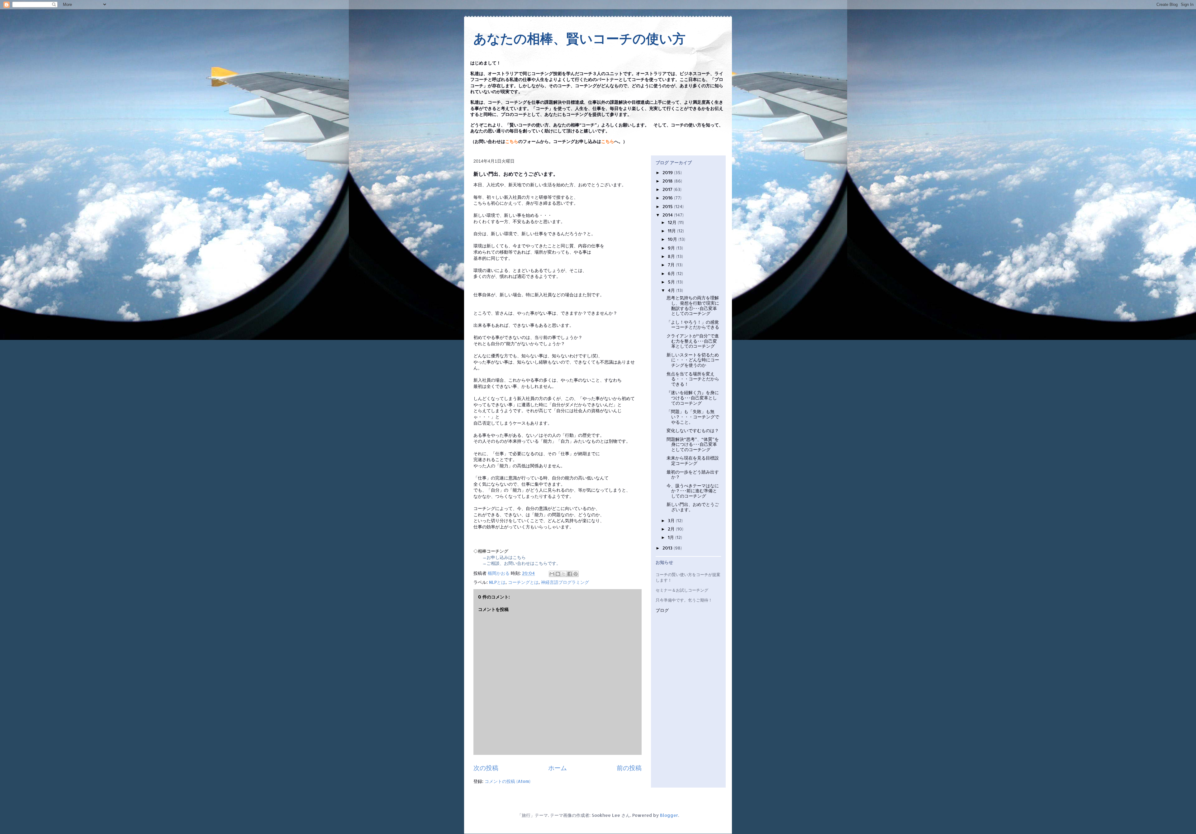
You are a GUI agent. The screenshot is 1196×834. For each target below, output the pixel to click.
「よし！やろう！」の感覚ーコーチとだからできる (693, 324)
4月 (672, 290)
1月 (671, 537)
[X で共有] (564, 574)
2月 (672, 528)
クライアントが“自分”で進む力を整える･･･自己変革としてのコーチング (693, 341)
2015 (668, 206)
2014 (668, 214)
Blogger (669, 815)
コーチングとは (523, 582)
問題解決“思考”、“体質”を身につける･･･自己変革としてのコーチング (693, 444)
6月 (672, 273)
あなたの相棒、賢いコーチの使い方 (579, 38)
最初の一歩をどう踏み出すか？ (693, 474)
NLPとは (497, 582)
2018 (668, 180)
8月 (672, 256)
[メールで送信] (552, 574)
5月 (672, 281)
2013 (668, 547)
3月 (672, 520)
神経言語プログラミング (565, 582)
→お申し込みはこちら (504, 557)
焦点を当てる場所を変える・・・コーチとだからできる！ (693, 379)
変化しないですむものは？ (693, 430)
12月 (673, 222)
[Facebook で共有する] (570, 574)
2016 (668, 197)
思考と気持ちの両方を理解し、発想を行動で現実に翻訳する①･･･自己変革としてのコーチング (693, 305)
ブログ (662, 610)
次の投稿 (485, 768)
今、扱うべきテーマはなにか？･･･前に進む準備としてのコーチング (693, 491)
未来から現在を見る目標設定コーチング (693, 460)
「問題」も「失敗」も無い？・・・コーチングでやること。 (693, 417)
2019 (668, 172)
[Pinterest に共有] (575, 574)
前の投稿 (629, 768)
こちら (511, 141)
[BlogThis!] (558, 574)
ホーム (557, 768)
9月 (672, 247)
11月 (672, 230)
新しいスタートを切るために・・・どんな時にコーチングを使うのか (693, 360)
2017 (668, 189)
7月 (672, 264)
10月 (673, 239)
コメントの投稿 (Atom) (507, 781)
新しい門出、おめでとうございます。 (693, 507)
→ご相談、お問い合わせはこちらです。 (521, 563)
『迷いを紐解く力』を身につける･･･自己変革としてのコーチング (693, 398)
